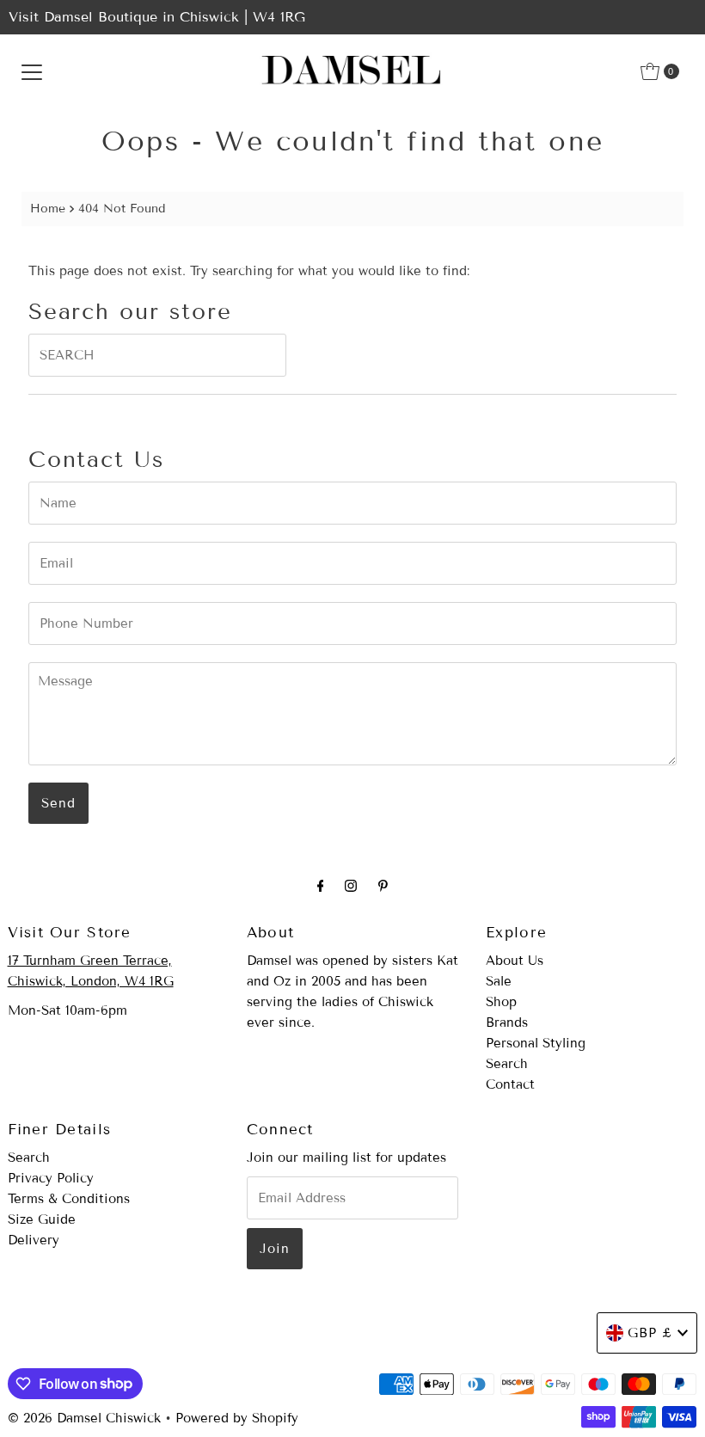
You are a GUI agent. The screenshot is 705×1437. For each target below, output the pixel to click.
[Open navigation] (32, 71)
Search (507, 1064)
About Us (514, 960)
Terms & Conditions (69, 1199)
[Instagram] (351, 885)
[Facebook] (320, 885)
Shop (501, 1002)
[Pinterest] (383, 885)
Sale (499, 981)
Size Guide (42, 1219)
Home (47, 208)
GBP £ (650, 1333)
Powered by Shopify (236, 1418)
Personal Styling (535, 1043)
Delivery (33, 1240)
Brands (507, 1022)
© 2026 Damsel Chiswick (84, 1418)
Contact (510, 1084)
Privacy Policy (51, 1178)
